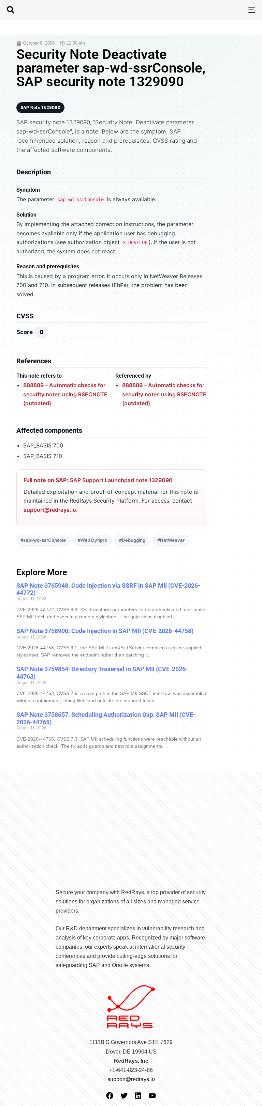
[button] (10, 10)
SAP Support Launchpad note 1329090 (121, 480)
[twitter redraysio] (124, 1095)
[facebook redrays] (109, 1095)
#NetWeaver (171, 540)
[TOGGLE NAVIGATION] (213, 10)
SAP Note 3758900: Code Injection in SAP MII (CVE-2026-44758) (104, 630)
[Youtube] (152, 1095)
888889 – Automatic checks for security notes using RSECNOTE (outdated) (65, 394)
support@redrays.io (50, 509)
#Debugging (132, 540)
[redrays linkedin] (138, 1095)
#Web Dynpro (92, 540)
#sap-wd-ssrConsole (43, 540)
